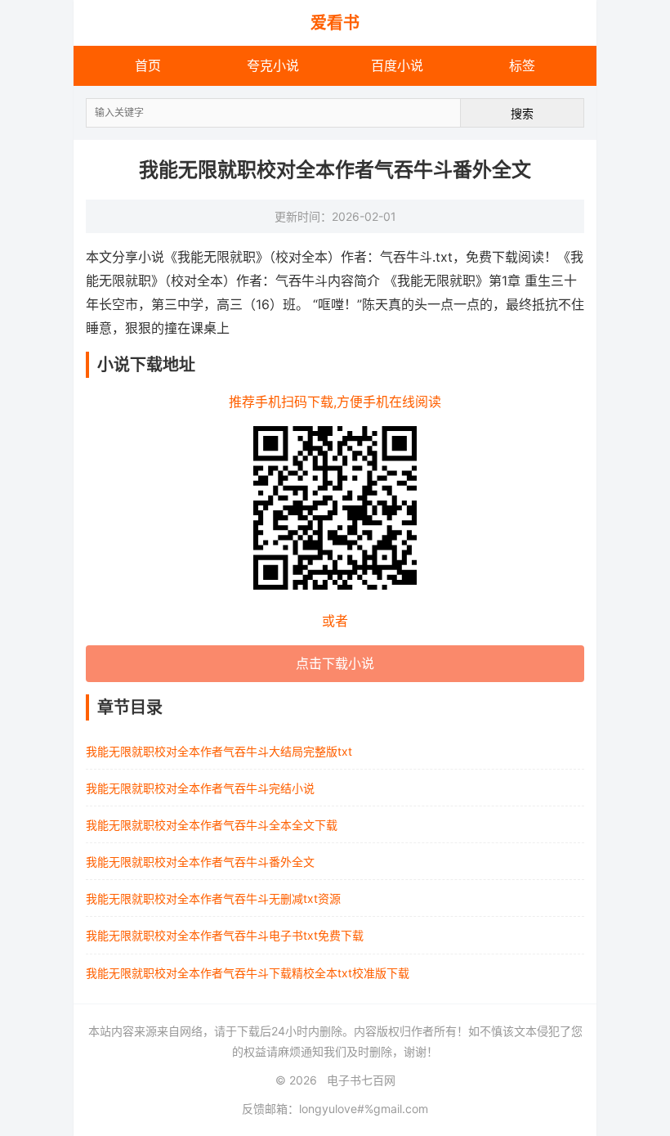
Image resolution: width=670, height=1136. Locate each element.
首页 (148, 65)
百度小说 (397, 65)
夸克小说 (273, 65)
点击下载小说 (335, 663)
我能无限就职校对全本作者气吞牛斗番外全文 (200, 862)
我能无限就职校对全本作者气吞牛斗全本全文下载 (211, 825)
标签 (522, 65)
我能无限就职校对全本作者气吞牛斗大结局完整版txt (219, 751)
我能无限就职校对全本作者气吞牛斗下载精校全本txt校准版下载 (247, 973)
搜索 (522, 113)
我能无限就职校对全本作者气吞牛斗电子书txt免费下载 (225, 935)
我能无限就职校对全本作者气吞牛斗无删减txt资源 (213, 898)
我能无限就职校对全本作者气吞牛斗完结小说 (200, 788)
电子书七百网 (361, 1080)
